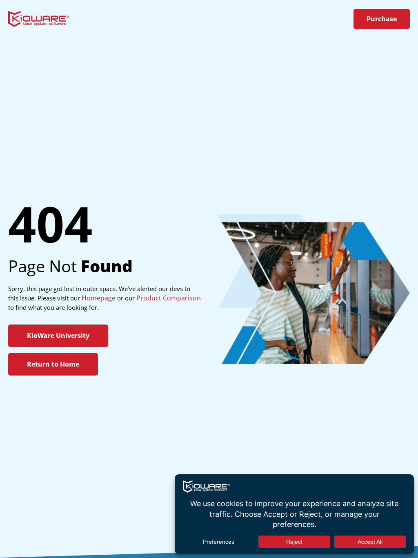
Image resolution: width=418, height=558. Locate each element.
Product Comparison (168, 297)
